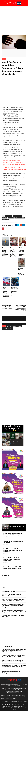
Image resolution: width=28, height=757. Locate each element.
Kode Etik (13, 707)
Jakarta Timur (19, 216)
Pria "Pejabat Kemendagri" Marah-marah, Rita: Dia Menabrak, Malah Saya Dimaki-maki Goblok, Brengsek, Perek (14, 651)
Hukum (4, 59)
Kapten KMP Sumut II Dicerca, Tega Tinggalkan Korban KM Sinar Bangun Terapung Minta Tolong (14, 667)
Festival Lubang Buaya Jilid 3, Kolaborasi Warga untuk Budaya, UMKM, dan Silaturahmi (13, 252)
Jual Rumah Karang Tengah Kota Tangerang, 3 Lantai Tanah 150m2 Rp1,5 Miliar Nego (13, 600)
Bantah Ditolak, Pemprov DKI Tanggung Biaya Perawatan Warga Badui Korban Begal (6, 292)
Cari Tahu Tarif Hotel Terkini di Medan (13, 168)
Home (3, 704)
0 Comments (17, 79)
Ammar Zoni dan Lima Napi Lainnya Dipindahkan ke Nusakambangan (14, 291)
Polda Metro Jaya (18, 217)
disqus (4, 326)
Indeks (11, 216)
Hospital (14, 709)
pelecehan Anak (11, 217)
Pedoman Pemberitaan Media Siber (15, 706)
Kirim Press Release (20, 707)
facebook (9, 326)
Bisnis (26, 707)
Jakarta (14, 216)
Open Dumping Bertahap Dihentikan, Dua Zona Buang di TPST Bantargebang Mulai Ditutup (5, 251)
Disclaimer (20, 704)
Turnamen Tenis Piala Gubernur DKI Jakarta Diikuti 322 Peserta (13, 616)
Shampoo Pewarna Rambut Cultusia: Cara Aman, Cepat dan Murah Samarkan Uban (12, 661)
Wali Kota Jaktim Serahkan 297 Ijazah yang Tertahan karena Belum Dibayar (22, 251)
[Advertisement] (14, 20)
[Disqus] (14, 347)
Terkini (4, 219)
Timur (7, 219)
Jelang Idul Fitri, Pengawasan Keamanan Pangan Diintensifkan (21, 271)
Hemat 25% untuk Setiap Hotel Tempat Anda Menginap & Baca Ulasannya (14, 164)
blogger (14, 326)
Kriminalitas (5, 217)
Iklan (16, 704)
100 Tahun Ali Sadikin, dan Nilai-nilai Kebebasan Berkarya (11, 595)
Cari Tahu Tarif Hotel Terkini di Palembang (14, 169)
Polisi (23, 217)
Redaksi (7, 704)
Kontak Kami (12, 704)
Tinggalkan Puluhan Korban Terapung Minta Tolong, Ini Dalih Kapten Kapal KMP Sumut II (13, 656)
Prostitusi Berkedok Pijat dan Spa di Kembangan (11, 672)
